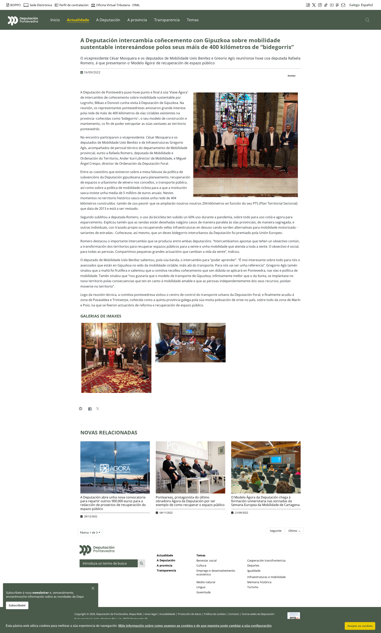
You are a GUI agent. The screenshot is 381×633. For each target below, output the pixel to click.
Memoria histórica (259, 582)
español (367, 5)
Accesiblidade (167, 614)
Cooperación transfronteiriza (266, 560)
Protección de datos (189, 614)
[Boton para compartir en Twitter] (97, 409)
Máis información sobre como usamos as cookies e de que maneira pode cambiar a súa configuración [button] (195, 625)
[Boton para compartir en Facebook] (90, 409)
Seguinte (276, 531)
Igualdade (254, 570)
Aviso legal (150, 614)
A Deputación (166, 560)
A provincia (164, 565)
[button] (93, 588)
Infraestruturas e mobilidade (266, 577)
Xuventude (203, 592)
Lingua (200, 587)
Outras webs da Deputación (258, 614)
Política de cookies (215, 614)
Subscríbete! (17, 605)
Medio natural (205, 582)
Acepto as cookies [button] (360, 625)
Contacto (233, 614)
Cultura (201, 565)
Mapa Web (135, 614)
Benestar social (206, 560)
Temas (200, 555)
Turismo (252, 587)
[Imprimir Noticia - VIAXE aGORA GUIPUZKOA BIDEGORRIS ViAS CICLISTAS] (80, 409)
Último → (294, 531)
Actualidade (165, 555)
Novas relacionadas (108, 432)
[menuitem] (55, 20)
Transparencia (166, 570)
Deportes (253, 565)
